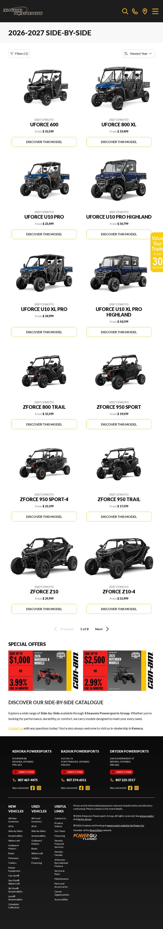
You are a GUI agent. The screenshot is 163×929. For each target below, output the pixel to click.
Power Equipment (14, 869)
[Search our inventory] (125, 11)
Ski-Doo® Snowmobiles (15, 890)
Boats (11, 853)
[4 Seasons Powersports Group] (23, 11)
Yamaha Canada (58, 853)
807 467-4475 (28, 780)
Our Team (59, 831)
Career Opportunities (61, 893)
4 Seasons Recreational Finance (61, 863)
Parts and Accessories (61, 885)
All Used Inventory (36, 820)
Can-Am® (13, 875)
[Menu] (155, 11)
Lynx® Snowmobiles (15, 898)
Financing (36, 862)
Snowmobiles (15, 835)
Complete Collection (13, 906)
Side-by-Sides (15, 831)
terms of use (84, 819)
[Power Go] (109, 837)
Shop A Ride (96, 830)
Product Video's (58, 825)
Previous (67, 629)
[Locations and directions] (145, 11)
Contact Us (60, 818)
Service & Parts (59, 872)
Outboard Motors (13, 847)
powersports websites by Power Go (125, 825)
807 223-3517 (125, 780)
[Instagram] (39, 788)
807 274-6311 (76, 780)
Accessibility (61, 899)
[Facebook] (32, 788)
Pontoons (13, 858)
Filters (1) (21, 53)
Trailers (12, 862)
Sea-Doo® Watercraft (14, 882)
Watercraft (14, 840)
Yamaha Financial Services (59, 843)
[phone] (135, 11)
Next (99, 629)
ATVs (11, 826)
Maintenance (61, 878)
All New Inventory (13, 820)
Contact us (15, 728)
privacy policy (147, 815)
